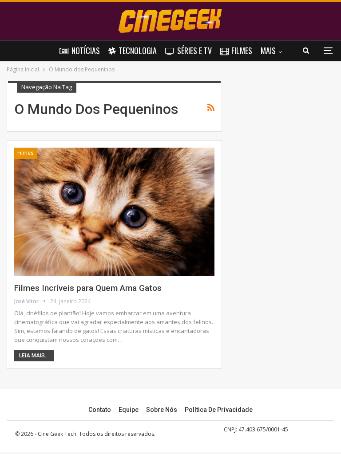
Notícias (85, 50)
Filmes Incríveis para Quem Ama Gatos (88, 288)
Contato (99, 409)
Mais (268, 50)
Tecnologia (138, 50)
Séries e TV (194, 50)
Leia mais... (34, 355)
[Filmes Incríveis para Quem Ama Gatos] (114, 211)
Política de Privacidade (219, 409)
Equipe (129, 409)
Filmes (241, 50)
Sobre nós (161, 409)
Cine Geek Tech (57, 434)
